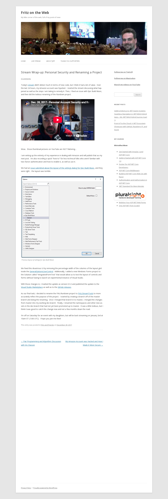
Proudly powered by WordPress (45, 488)
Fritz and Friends (47, 325)
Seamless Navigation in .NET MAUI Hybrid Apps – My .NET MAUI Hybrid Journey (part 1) (130, 117)
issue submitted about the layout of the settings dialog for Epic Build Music (62, 168)
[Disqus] (62, 379)
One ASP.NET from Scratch (129, 205)
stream (31, 85)
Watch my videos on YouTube (127, 84)
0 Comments (26, 79)
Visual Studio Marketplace (32, 287)
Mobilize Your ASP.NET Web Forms (132, 202)
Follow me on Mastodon (124, 78)
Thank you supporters (70, 61)
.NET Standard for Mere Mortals (131, 186)
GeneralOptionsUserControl (41, 271)
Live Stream (35, 61)
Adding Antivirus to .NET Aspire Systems (130, 111)
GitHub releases (64, 287)
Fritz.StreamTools (85, 293)
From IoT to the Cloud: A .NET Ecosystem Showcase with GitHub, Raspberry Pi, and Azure (130, 126)
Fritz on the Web (35, 12)
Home (23, 61)
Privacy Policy (26, 488)
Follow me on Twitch (123, 72)
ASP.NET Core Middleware (129, 170)
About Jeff (50, 61)
